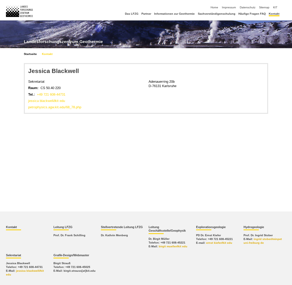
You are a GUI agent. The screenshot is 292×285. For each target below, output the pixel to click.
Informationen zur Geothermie (174, 13)
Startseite (30, 54)
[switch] (285, 7)
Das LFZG (131, 13)
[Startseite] (285, 13)
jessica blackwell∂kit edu (46, 101)
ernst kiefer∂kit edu (219, 242)
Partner (146, 13)
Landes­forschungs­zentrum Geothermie (63, 41)
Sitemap (264, 7)
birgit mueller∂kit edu (173, 246)
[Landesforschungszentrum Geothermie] (19, 11)
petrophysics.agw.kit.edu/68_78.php (54, 107)
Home (214, 7)
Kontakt (274, 13)
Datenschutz (247, 7)
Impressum (229, 7)
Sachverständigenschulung (216, 13)
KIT (275, 7)
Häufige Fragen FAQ (252, 13)
